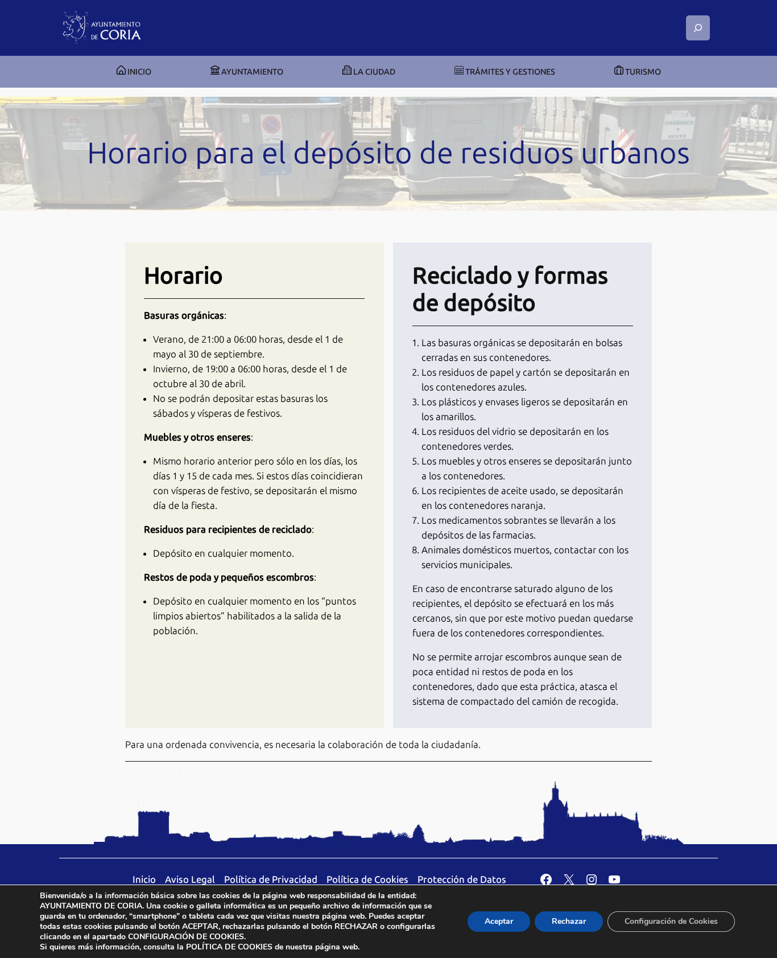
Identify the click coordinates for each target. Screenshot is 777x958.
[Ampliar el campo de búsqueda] (698, 27)
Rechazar (569, 921)
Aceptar (499, 921)
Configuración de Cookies (671, 921)
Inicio (144, 879)
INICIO (138, 72)
